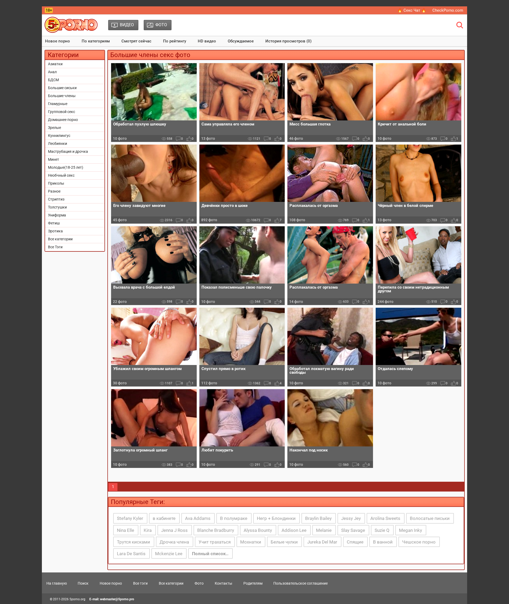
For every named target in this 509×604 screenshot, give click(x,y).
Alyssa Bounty (258, 530)
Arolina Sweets (385, 518)
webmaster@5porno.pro (117, 599)
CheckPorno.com (447, 10)
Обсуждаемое (241, 41)
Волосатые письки (430, 518)
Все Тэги (55, 247)
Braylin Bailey (318, 518)
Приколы (56, 183)
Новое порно (57, 41)
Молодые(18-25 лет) (65, 167)
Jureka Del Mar (322, 542)
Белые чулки (284, 542)
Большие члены (62, 96)
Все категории (60, 239)
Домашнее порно (63, 120)
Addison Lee (294, 530)
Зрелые (54, 127)
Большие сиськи (62, 88)
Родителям (252, 583)
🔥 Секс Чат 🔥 (411, 10)
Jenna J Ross (174, 530)
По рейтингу (174, 41)
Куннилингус (59, 135)
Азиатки (55, 64)
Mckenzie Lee (168, 553)
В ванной (383, 542)
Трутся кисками (133, 542)
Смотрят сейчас (136, 41)
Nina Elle (125, 530)
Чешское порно (419, 542)
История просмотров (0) (288, 41)
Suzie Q (382, 530)
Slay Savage (353, 530)
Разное (54, 191)
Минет (53, 159)
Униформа (57, 215)
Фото (199, 583)
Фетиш (54, 223)
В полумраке (233, 518)
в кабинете (164, 518)
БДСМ (53, 80)
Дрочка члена (174, 542)
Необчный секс (61, 175)
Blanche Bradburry (215, 530)
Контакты (223, 583)
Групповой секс (61, 112)
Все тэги (140, 583)
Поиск (83, 583)
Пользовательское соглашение (300, 583)
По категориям (96, 41)
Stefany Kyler (130, 518)
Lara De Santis (131, 553)
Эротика (55, 231)
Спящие (355, 542)
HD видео (207, 41)
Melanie (324, 530)
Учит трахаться (215, 542)
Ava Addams (197, 518)
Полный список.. (210, 553)
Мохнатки (250, 542)
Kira (148, 530)
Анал (52, 72)
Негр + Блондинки (276, 518)
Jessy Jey (351, 518)
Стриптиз (56, 199)
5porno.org (77, 599)
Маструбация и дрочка (68, 151)
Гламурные (57, 104)
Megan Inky (410, 530)
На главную (56, 583)
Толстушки (57, 207)
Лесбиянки (57, 143)
